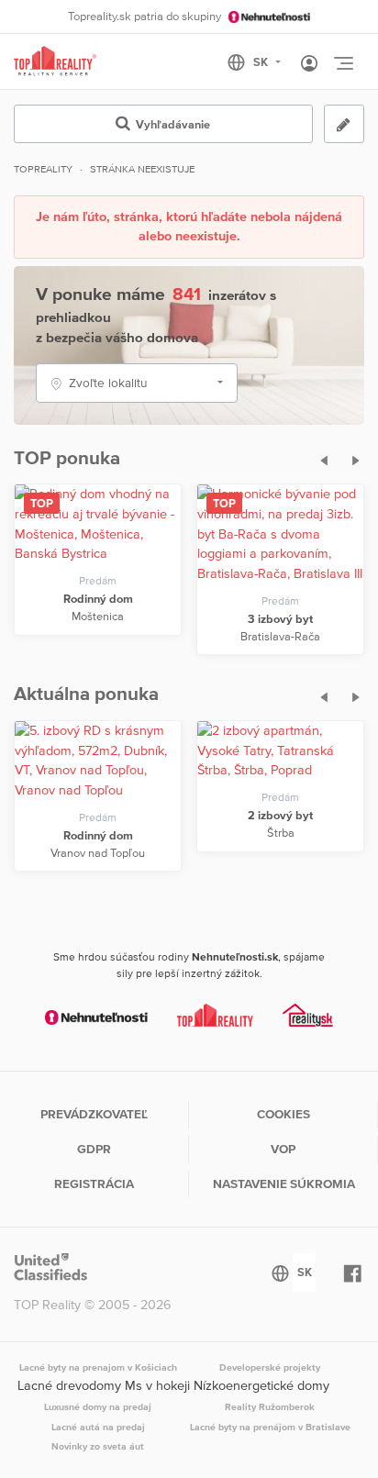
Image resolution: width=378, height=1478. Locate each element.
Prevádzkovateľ (94, 1113)
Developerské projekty (269, 1366)
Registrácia (94, 1183)
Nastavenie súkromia (284, 1183)
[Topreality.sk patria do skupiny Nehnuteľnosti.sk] (96, 1017)
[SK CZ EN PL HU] (262, 62)
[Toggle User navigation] (309, 64)
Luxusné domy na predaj (97, 1406)
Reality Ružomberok (270, 1406)
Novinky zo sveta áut (97, 1445)
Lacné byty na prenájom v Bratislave (270, 1426)
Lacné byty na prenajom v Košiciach (98, 1366)
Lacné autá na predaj (98, 1426)
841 (186, 293)
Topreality (43, 168)
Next (351, 458)
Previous (318, 458)
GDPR (94, 1148)
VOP (283, 1148)
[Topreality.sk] (55, 62)
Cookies (283, 1113)
